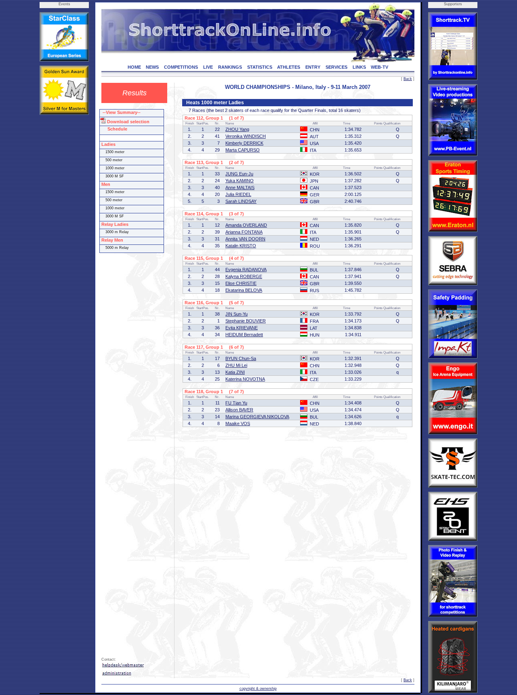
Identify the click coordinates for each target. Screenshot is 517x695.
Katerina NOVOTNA (245, 379)
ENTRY (312, 67)
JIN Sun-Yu (236, 314)
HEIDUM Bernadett (244, 334)
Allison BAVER (239, 409)
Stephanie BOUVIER (245, 320)
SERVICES (336, 67)
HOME (134, 67)
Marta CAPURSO (242, 149)
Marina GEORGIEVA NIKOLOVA (257, 416)
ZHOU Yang (237, 129)
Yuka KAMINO (239, 180)
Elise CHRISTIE (240, 283)
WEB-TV (379, 67)
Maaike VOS (237, 423)
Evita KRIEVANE (241, 327)
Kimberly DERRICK (244, 143)
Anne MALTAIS (239, 187)
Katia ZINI (235, 372)
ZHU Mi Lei (236, 365)
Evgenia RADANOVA (246, 269)
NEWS (152, 67)
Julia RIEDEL (238, 194)
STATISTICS (259, 67)
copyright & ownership (258, 689)
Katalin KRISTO (240, 245)
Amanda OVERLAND (246, 225)
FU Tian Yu (236, 402)
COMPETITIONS (181, 67)
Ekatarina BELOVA (243, 290)
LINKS (359, 67)
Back (408, 79)
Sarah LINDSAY (240, 201)
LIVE (208, 67)
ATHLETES (288, 67)
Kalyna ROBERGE (243, 276)
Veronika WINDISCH (245, 136)
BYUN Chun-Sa (240, 358)
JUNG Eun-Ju (239, 173)
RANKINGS (230, 67)
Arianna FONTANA (244, 232)
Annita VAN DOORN (245, 238)
